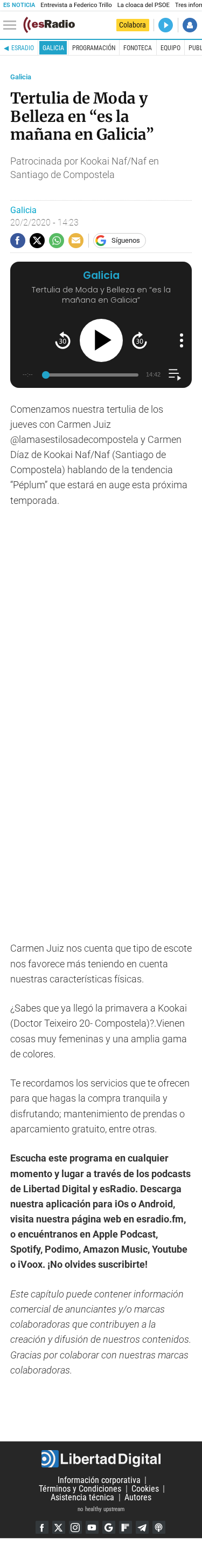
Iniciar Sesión (190, 25)
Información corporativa (99, 1480)
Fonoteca (137, 48)
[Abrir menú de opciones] (181, 340)
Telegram (142, 1527)
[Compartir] (17, 240)
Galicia (53, 48)
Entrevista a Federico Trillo (76, 5)
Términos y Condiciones (80, 1489)
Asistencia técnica (82, 1497)
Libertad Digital (101, 1458)
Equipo (170, 48)
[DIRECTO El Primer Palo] (165, 25)
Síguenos (126, 240)
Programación (93, 48)
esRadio (22, 48)
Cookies (145, 1489)
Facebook (42, 1527)
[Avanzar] (139, 340)
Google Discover (108, 1527)
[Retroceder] (62, 340)
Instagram (75, 1527)
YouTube (92, 1527)
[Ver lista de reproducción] (174, 374)
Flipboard (125, 1527)
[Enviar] (56, 240)
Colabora (132, 25)
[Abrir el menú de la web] (12, 25)
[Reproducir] (101, 340)
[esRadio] (49, 25)
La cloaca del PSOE (143, 5)
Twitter (58, 1527)
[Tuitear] (37, 240)
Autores (137, 1497)
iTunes (158, 1527)
